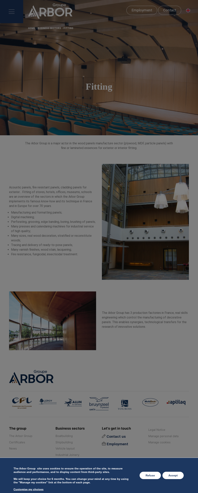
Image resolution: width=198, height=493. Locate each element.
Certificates (17, 442)
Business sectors (49, 28)
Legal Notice (156, 430)
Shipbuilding (64, 442)
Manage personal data (163, 436)
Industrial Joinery (67, 455)
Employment (141, 10)
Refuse (150, 475)
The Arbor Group (20, 436)
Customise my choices (29, 489)
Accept (173, 475)
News (13, 448)
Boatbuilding (64, 436)
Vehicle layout (65, 448)
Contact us (116, 436)
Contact (169, 10)
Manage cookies (159, 442)
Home (31, 28)
